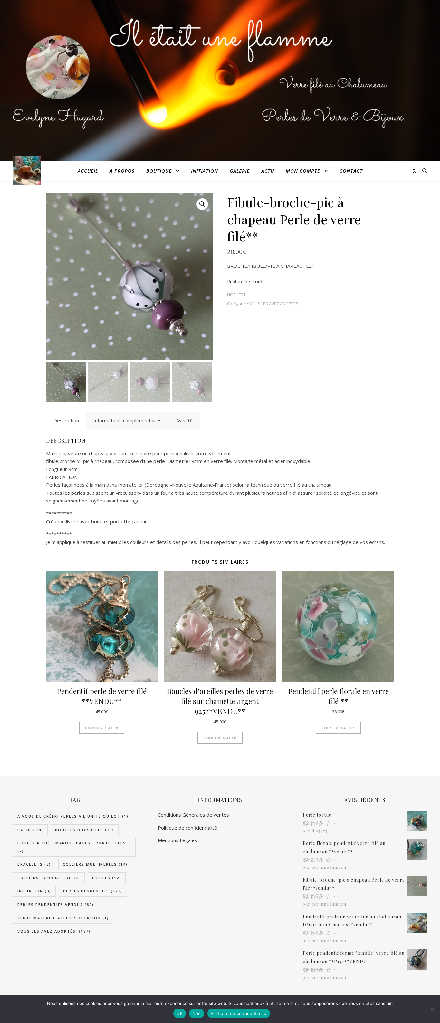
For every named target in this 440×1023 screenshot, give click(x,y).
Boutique (159, 170)
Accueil (88, 170)
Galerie (240, 170)
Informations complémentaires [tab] (127, 420)
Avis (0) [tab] (184, 420)
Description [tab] (66, 420)
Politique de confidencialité (187, 827)
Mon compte (303, 170)
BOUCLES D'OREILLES (84, 829)
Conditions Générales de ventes (193, 815)
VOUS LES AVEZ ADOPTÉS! (274, 303)
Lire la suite (102, 727)
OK (180, 1013)
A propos (122, 170)
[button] (202, 204)
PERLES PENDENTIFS (92, 890)
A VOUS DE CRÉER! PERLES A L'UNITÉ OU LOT (73, 816)
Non (196, 1013)
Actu (267, 170)
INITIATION (204, 170)
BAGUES (30, 829)
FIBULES (106, 877)
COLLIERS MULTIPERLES (95, 864)
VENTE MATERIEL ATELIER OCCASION (63, 917)
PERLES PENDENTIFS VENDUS (55, 904)
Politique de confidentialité (239, 1013)
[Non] (432, 1009)
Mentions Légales (177, 840)
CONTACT (351, 170)
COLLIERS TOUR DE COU (48, 877)
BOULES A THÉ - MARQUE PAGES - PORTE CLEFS (71, 846)
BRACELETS (34, 864)
